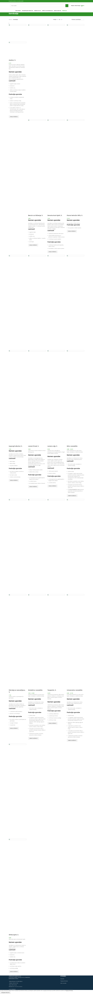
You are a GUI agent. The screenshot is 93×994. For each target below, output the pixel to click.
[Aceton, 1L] (17, 32)
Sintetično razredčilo (35, 690)
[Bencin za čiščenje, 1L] (37, 71)
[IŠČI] (66, 5)
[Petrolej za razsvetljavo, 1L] (17, 546)
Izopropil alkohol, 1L (15, 446)
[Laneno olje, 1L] (56, 302)
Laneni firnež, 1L (33, 446)
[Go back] (7, 14)
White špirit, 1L (14, 935)
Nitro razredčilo (72, 446)
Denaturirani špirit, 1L (54, 215)
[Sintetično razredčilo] (37, 546)
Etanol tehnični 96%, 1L (74, 215)
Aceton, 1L (12, 60)
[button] (14, 116)
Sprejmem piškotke (5, 992)
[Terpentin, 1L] (56, 546)
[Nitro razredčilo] (75, 302)
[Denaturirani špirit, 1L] (56, 71)
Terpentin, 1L (51, 690)
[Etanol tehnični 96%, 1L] (75, 71)
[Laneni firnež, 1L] (37, 302)
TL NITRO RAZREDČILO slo (73, 489)
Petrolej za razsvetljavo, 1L (17, 691)
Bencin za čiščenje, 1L (35, 215)
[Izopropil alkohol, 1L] (17, 302)
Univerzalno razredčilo (74, 690)
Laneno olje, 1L (52, 446)
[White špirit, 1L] (17, 791)
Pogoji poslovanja (69, 990)
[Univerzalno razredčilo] (75, 546)
